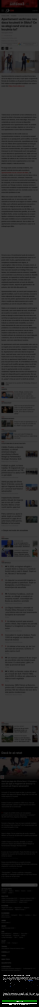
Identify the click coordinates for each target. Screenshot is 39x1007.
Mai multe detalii (30, 980)
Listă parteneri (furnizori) (7, 998)
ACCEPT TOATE (19, 1001)
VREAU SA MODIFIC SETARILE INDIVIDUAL (19, 1004)
